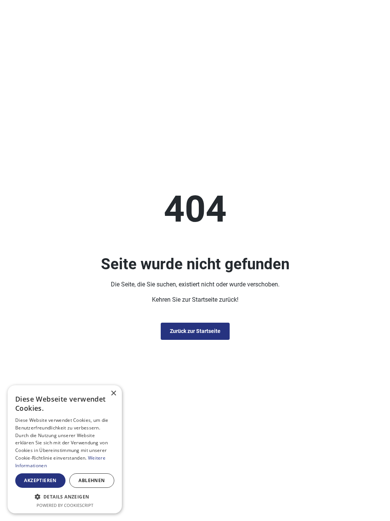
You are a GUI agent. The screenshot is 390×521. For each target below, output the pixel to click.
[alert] (65, 449)
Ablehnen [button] (91, 480)
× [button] (113, 393)
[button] (64, 496)
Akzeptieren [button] (40, 480)
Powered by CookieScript (65, 505)
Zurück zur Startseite (195, 331)
